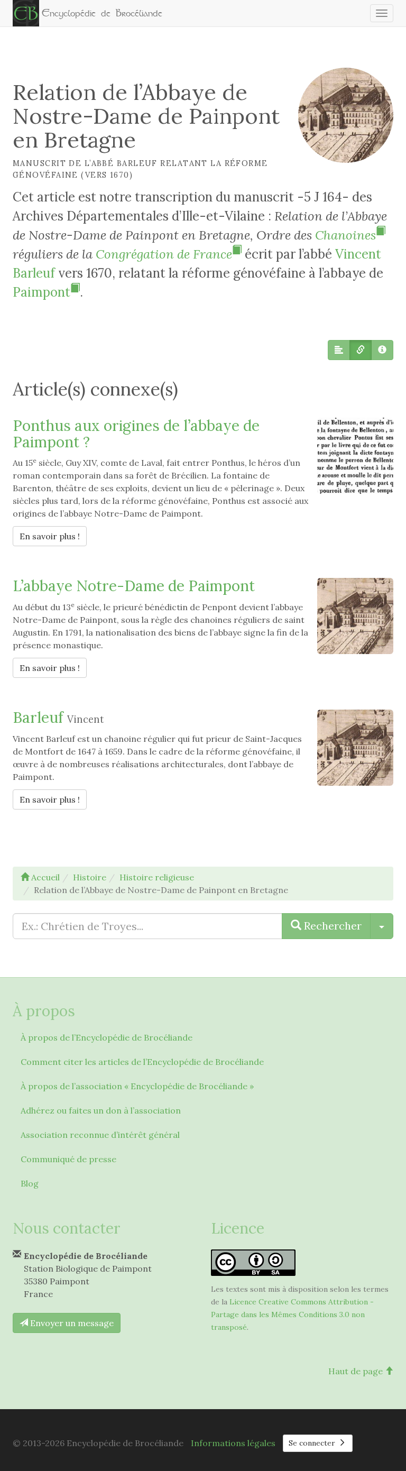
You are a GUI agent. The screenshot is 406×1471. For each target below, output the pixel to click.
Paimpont (41, 292)
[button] (339, 350)
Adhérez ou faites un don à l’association (101, 1110)
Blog (30, 1183)
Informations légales (233, 1443)
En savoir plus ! (53, 535)
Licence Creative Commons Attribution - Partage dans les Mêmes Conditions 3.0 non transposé (292, 1314)
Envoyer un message (71, 1323)
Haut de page (356, 1371)
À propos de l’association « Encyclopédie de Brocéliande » (137, 1086)
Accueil (44, 877)
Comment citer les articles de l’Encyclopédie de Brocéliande (142, 1061)
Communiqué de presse (68, 1159)
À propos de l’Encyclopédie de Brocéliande (106, 1037)
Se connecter (313, 1443)
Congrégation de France (164, 254)
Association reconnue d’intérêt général (100, 1134)
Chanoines (345, 235)
